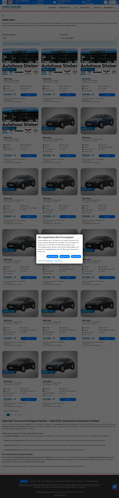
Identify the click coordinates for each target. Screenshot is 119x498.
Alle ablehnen (65, 256)
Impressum (58, 261)
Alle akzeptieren (52, 256)
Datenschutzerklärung (45, 261)
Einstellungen (76, 256)
